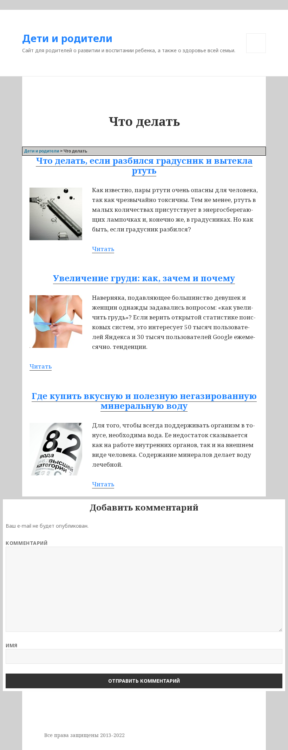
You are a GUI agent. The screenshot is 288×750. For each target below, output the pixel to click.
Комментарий (26, 543)
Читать (103, 249)
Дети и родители (67, 38)
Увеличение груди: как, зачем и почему (144, 278)
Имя (12, 645)
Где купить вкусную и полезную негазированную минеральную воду (144, 400)
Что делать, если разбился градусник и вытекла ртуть (144, 165)
